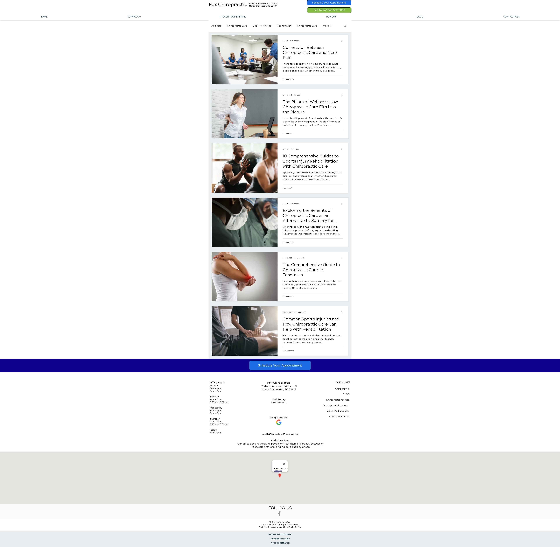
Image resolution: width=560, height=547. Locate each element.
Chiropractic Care (237, 25)
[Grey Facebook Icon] (279, 514)
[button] (133, 17)
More (326, 25)
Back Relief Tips (262, 25)
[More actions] (342, 40)
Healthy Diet (284, 25)
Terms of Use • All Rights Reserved (280, 524)
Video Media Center (338, 411)
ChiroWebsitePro (291, 527)
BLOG (346, 394)
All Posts (216, 25)
